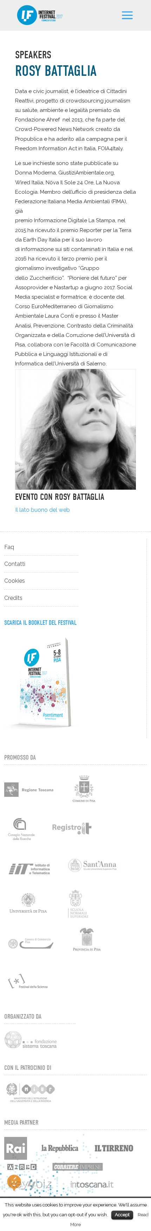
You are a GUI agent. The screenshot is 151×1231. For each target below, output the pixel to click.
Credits (13, 598)
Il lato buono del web (42, 510)
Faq (9, 547)
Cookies (14, 580)
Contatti (14, 564)
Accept (122, 1214)
